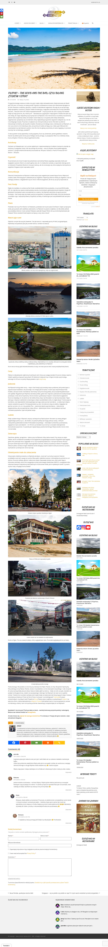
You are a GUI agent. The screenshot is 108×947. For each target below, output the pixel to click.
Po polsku (26, 99)
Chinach (39, 701)
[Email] (36, 742)
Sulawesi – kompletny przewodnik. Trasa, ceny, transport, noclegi (88, 476)
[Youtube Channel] (88, 527)
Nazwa (10, 836)
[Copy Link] (59, 742)
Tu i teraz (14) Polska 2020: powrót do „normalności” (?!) (88, 275)
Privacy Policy (31, 853)
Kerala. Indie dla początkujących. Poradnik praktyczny (90, 468)
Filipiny (21, 99)
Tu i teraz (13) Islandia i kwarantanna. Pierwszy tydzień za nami (88, 331)
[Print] (47, 742)
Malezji (34, 701)
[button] (93, 23)
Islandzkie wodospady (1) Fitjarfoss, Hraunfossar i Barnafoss (88, 303)
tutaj (40, 379)
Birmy (36, 699)
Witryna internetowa (14, 842)
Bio (11, 723)
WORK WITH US (95, 2)
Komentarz (12, 857)
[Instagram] (12, 2)
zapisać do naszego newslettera (30, 716)
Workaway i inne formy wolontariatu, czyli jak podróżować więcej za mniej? (90, 489)
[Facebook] (9, 2)
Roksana (16, 777)
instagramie (31, 712)
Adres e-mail (44, 836)
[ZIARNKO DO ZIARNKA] (88, 818)
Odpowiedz (68, 772)
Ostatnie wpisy (20, 723)
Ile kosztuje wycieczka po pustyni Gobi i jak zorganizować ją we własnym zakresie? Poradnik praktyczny (88, 462)
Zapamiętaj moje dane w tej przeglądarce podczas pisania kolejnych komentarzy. (33, 849)
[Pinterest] (25, 742)
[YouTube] (14, 2)
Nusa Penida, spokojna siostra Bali (20, 893)
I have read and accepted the (23, 853)
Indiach (64, 699)
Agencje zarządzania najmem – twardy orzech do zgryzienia (90, 448)
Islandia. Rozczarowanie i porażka (88, 247)
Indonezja (57, 697)
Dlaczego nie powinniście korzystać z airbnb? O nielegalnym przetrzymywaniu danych (87, 496)
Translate (86, 219)
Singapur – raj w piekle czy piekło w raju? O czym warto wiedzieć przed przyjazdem (70, 893)
